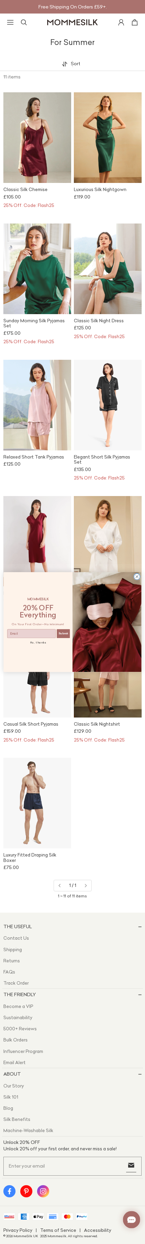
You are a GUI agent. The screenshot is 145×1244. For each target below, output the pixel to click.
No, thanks (38, 642)
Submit (63, 633)
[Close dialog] (137, 576)
